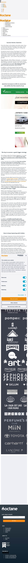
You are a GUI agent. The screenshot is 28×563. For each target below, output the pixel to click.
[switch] (25, 282)
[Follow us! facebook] (3, 553)
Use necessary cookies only (14, 306)
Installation (7, 530)
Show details (21, 295)
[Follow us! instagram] (6, 553)
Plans (4, 28)
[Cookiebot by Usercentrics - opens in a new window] (17, 255)
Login (4, 33)
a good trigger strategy (12, 178)
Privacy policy (8, 528)
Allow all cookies (14, 299)
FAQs (6, 539)
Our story (7, 538)
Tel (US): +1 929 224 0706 (10, 555)
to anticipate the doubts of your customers (15, 181)
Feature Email (8, 26)
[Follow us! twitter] (8, 553)
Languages (3, 2)
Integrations (6, 29)
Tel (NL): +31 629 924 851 (10, 557)
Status (6, 531)
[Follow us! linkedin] (4, 553)
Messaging (7, 24)
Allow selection (14, 302)
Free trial (5, 34)
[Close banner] (26, 255)
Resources (5, 31)
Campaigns (8, 25)
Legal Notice (8, 529)
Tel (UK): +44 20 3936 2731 (11, 556)
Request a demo (7, 35)
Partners (5, 30)
